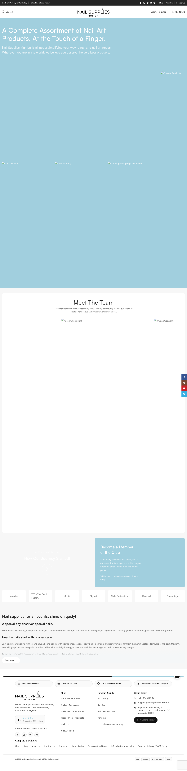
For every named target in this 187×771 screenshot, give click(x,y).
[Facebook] (17, 734)
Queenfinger (173, 596)
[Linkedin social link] (151, 3)
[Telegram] (36, 734)
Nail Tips (65, 724)
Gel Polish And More (70, 698)
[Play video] (47, 569)
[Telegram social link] (154, 3)
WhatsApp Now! (147, 720)
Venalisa (14, 596)
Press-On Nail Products (72, 718)
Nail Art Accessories (71, 705)
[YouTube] (30, 734)
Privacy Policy (77, 746)
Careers (63, 746)
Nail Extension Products (72, 711)
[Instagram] (24, 734)
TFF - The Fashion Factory (40, 596)
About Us (36, 746)
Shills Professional (120, 596)
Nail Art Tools (67, 731)
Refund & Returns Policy (122, 746)
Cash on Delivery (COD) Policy (152, 746)
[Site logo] (93, 11)
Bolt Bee (101, 705)
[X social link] (144, 3)
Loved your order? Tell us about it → (31, 728)
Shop (17, 746)
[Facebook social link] (140, 3)
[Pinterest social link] (147, 3)
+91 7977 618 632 (146, 698)
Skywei (93, 596)
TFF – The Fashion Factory (110, 724)
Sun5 (67, 596)
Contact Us (49, 746)
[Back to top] (177, 676)
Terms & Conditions (97, 746)
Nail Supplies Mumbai (31, 759)
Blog (26, 746)
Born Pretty (103, 698)
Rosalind (146, 596)
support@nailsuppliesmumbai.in (153, 702)
